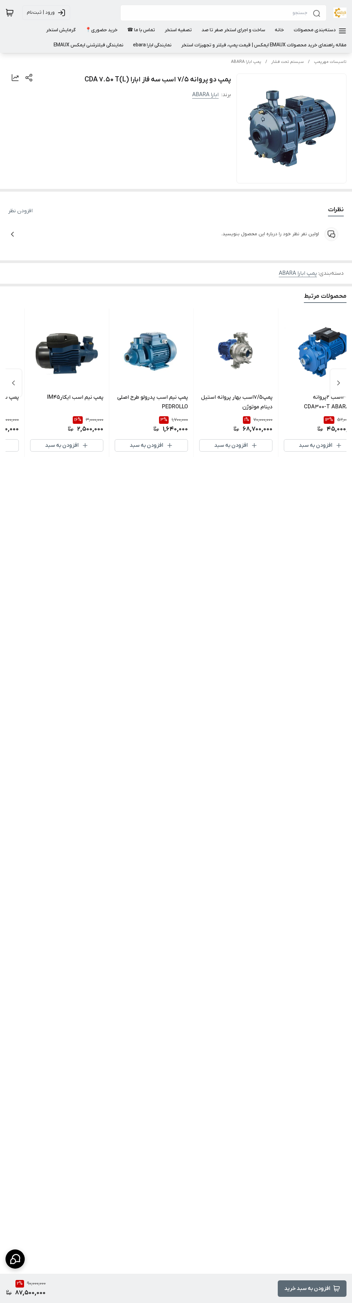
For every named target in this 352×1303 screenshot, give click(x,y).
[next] (13, 383)
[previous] (338, 383)
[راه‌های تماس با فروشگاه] (15, 1259)
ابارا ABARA (205, 94)
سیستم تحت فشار (287, 62)
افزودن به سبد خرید (307, 1288)
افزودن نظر (20, 210)
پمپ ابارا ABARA (246, 62)
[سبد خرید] (10, 13)
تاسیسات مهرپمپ (330, 62)
